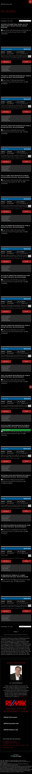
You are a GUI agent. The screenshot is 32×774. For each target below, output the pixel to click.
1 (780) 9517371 (5, 69)
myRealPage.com (16, 756)
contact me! (23, 696)
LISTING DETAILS (6, 61)
